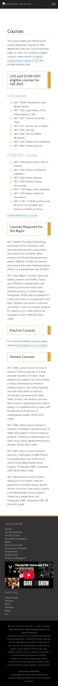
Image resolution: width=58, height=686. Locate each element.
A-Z (6, 614)
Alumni (8, 529)
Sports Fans (11, 555)
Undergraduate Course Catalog (31, 345)
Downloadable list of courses (22, 215)
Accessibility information (28, 671)
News (8, 604)
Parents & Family (13, 545)
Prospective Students (16, 548)
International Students (16, 539)
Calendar (9, 607)
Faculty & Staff (12, 535)
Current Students (13, 532)
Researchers (11, 551)
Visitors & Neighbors (15, 558)
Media (8, 542)
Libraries (9, 601)
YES (36, 60)
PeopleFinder (11, 597)
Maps (8, 610)
